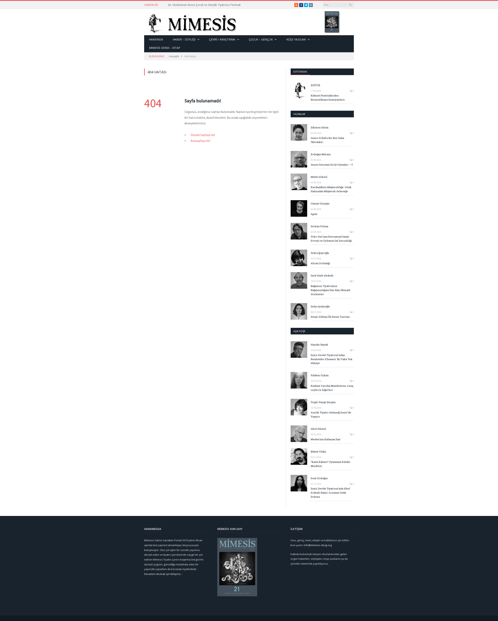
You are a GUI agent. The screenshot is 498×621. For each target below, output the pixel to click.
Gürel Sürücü (318, 429)
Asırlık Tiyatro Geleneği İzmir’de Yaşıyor (331, 414)
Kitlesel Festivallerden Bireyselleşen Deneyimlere (328, 97)
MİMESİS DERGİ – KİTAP (164, 48)
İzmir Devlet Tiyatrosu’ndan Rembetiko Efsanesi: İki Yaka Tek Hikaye (331, 359)
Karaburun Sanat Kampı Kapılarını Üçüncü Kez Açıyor (201, 5)
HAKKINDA (156, 39)
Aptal (314, 214)
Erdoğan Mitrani (321, 154)
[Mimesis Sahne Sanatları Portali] (190, 22)
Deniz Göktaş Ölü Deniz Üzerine (330, 316)
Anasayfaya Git (200, 141)
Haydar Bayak (319, 344)
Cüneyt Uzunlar (320, 203)
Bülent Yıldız (318, 451)
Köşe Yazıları (296, 39)
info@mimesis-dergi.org (318, 545)
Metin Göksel (319, 177)
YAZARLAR (299, 114)
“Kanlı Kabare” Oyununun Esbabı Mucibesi (330, 464)
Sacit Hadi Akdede (322, 275)
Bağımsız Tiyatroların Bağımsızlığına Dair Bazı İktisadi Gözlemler (330, 290)
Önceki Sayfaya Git (203, 135)
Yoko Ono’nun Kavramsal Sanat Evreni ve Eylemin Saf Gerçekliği (331, 238)
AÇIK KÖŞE (299, 331)
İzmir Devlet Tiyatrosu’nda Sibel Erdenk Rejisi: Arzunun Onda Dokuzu (330, 492)
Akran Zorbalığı (320, 263)
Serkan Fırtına (319, 226)
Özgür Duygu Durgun (323, 402)
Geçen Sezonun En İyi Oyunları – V (332, 164)
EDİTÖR (315, 85)
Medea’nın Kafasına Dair (326, 439)
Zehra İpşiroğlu (320, 253)
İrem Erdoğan (319, 478)
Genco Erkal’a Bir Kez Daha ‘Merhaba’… (327, 140)
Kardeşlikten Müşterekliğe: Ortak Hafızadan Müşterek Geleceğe (331, 189)
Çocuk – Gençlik (261, 39)
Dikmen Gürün (319, 127)
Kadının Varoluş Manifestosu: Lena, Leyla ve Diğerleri (332, 388)
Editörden (300, 71)
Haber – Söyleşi (184, 39)
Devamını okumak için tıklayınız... (163, 574)
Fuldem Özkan (320, 375)
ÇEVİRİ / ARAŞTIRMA (222, 39)
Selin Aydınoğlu (320, 306)
